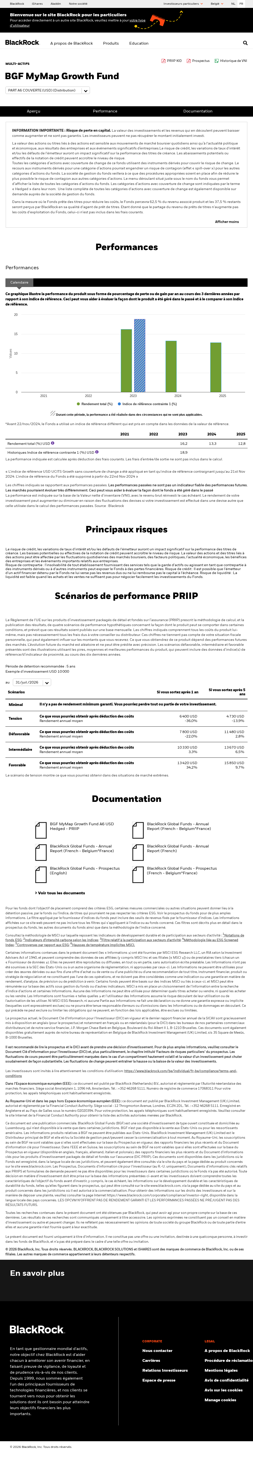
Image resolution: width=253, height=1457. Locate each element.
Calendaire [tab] (19, 282)
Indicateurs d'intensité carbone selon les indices (60, 940)
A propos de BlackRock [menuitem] (71, 44)
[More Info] (52, 443)
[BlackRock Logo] (37, 1332)
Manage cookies (220, 1400)
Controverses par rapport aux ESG (42, 945)
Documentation (197, 111)
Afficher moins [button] (227, 222)
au (7, 682)
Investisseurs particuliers (182, 3)
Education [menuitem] (138, 44)
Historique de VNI (233, 61)
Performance (105, 111)
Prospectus (201, 61)
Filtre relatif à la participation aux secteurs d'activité (140, 940)
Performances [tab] (22, 268)
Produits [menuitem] (111, 44)
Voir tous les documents (61, 893)
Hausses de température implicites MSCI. (102, 945)
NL (233, 3)
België (215, 3)
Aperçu (33, 111)
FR (241, 3)
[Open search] (245, 43)
